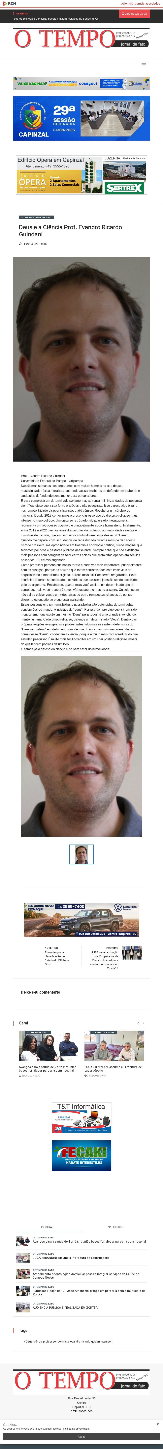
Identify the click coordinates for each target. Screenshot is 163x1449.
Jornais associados (147, 3)
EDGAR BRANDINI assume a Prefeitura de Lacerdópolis (113, 1070)
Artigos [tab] (117, 1228)
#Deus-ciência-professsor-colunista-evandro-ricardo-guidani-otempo (67, 1342)
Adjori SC (127, 3)
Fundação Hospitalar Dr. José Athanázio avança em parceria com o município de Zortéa (89, 1293)
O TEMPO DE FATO (43, 1238)
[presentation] (138, 1024)
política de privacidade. (76, 1428)
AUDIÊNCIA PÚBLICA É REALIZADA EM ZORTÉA (65, 1308)
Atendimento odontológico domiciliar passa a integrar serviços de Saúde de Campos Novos (86, 1276)
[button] (30, 746)
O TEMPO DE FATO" (38, 1033)
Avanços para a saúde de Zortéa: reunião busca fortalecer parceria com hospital (47, 1070)
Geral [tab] (49, 1228)
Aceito (81, 1436)
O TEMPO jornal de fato (36, 217)
